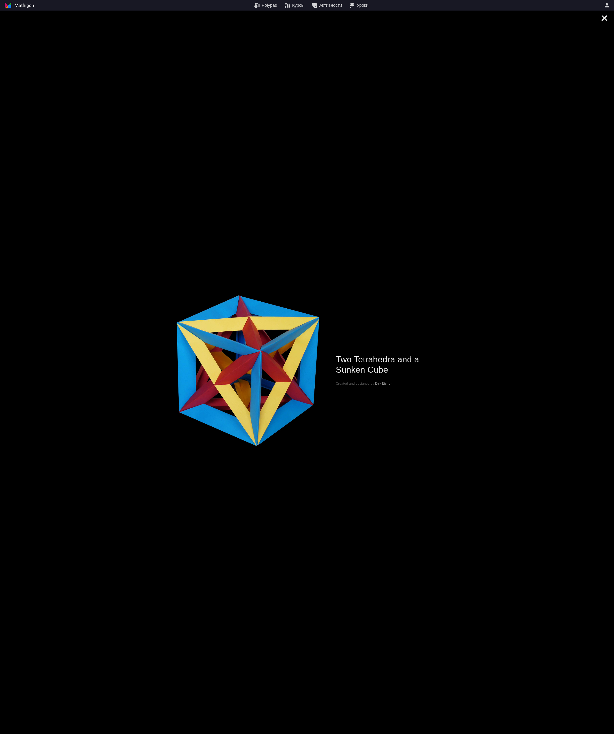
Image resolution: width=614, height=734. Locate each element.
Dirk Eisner (383, 383)
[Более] (607, 5)
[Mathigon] (18, 5)
